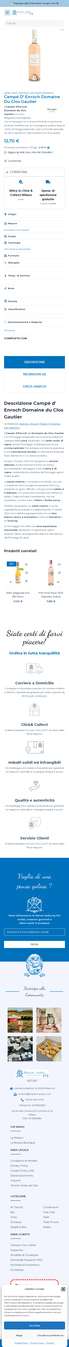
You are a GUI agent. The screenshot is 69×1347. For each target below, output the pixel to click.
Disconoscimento (21, 1175)
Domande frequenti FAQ (26, 1260)
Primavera (54, 424)
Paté (46, 1217)
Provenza (9, 330)
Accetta (34, 1325)
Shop (14, 93)
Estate (43, 424)
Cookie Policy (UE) (22, 1170)
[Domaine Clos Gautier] (51, 110)
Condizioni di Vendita (23, 1160)
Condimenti (50, 1207)
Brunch (35, 424)
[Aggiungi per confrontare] (26, 573)
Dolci (13, 1217)
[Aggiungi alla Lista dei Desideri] (26, 564)
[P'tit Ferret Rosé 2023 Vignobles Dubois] (51, 573)
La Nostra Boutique (22, 1142)
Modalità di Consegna (24, 1255)
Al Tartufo (16, 1207)
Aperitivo (24, 424)
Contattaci (17, 1269)
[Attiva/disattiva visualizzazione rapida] (26, 581)
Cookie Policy (21, 1343)
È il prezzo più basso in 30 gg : (25, 147)
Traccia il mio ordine (23, 1245)
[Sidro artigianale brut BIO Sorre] (18, 573)
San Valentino (12, 427)
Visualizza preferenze (50, 1335)
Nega (19, 1335)
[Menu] (7, 12)
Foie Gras (49, 1212)
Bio (12, 1212)
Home (7, 93)
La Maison (16, 1137)
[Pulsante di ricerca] (61, 23)
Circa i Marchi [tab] (34, 386)
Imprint (50, 1343)
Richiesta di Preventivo (25, 1265)
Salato (47, 1227)
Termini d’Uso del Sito (24, 1185)
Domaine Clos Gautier (16, 230)
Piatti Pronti (51, 1222)
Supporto (16, 1250)
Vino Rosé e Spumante (41, 93)
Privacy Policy (37, 1343)
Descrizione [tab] (34, 362)
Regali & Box (18, 1227)
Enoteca (23, 93)
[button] (63, 1289)
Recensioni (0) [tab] (34, 374)
